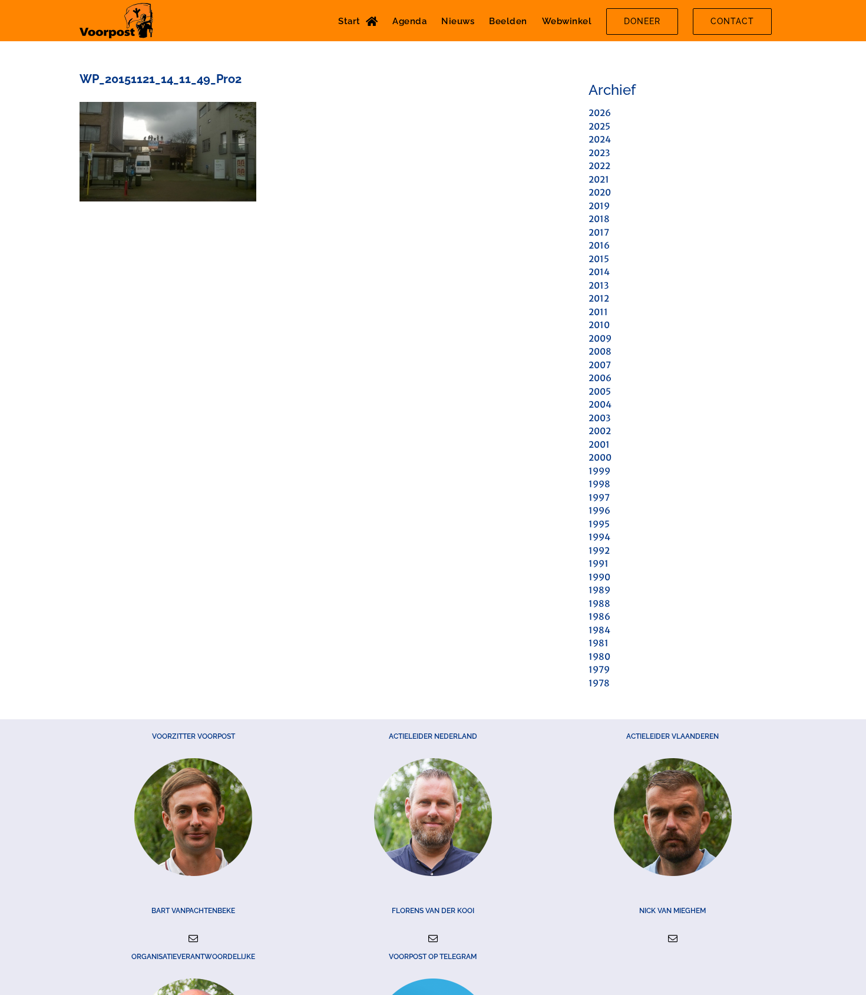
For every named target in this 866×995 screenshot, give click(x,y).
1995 (599, 524)
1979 (599, 669)
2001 (599, 444)
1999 (599, 471)
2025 (599, 126)
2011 (598, 312)
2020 (600, 192)
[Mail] (193, 938)
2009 (600, 338)
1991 (599, 563)
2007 (600, 365)
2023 (599, 152)
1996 (599, 510)
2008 (600, 351)
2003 (599, 418)
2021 (599, 179)
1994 (599, 537)
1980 (599, 656)
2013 (599, 285)
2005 (600, 391)
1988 (599, 603)
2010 (599, 324)
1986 (599, 616)
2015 (599, 259)
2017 (599, 232)
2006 (600, 378)
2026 (600, 112)
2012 (599, 298)
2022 (599, 165)
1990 (599, 577)
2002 (600, 431)
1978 (599, 683)
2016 (599, 245)
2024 (600, 139)
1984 (599, 630)
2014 (599, 271)
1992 (599, 550)
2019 (599, 205)
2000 (600, 457)
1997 (599, 497)
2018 (599, 218)
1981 (599, 643)
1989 (599, 590)
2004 (600, 404)
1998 (599, 484)
